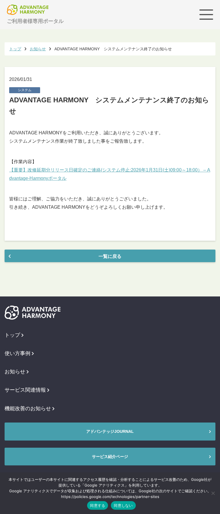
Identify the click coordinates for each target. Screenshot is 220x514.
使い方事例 (17, 353)
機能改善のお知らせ (28, 408)
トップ (12, 335)
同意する (97, 505)
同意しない (123, 505)
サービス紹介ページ (110, 456)
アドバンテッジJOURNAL (110, 431)
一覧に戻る (110, 256)
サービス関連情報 (25, 390)
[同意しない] (213, 493)
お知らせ (15, 371)
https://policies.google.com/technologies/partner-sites (110, 496)
